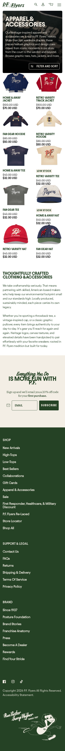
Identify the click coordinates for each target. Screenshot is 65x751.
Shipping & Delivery (17, 572)
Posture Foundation (16, 617)
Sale (5, 496)
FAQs (6, 558)
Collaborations (13, 475)
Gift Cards (10, 482)
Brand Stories (12, 624)
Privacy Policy (12, 586)
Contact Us (11, 551)
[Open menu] (59, 5)
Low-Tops (9, 461)
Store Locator (12, 521)
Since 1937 (10, 610)
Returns (8, 565)
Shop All (8, 528)
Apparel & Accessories (18, 489)
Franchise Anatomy (16, 631)
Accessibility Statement (18, 694)
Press (6, 638)
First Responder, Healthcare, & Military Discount (29, 505)
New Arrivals (11, 447)
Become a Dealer (15, 645)
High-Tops (10, 454)
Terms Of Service (15, 579)
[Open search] (36, 5)
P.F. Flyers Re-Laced (16, 514)
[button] (50, 5)
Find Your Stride (14, 659)
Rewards (9, 652)
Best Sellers (11, 468)
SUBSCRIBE (49, 405)
